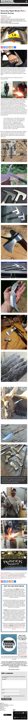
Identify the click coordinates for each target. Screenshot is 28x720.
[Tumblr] (7, 701)
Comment (4, 679)
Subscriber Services (4, 706)
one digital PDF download (22, 654)
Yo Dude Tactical (5, 574)
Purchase (2, 709)
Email (3, 692)
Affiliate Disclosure (4, 704)
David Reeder (4, 15)
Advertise (2, 707)
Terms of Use (2, 710)
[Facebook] (1, 701)
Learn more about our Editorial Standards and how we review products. (14, 628)
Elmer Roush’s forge (16, 578)
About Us (2, 703)
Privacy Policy (3, 708)
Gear (5, 7)
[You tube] (5, 701)
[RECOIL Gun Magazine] (7, 2)
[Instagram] (3, 701)
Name (3, 689)
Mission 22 (3, 575)
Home (2, 7)
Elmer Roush (15, 104)
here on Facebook (15, 573)
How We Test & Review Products (6, 705)
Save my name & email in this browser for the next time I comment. (14, 696)
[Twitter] (9, 701)
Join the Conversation (5, 17)
